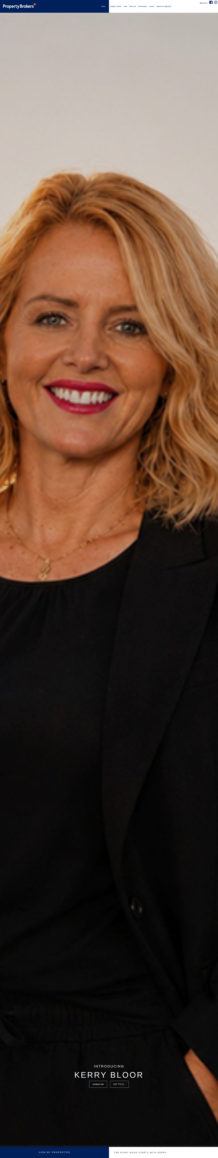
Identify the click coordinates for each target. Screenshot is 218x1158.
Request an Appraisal (163, 6)
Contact (151, 6)
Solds (125, 6)
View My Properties (54, 1152)
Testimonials (142, 6)
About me (132, 6)
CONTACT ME (98, 1084)
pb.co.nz (204, 3)
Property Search (115, 6)
